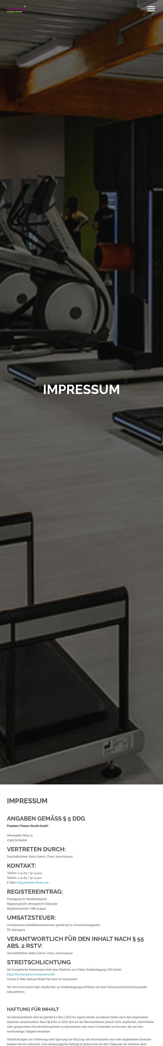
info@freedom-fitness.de (33, 882)
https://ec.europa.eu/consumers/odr (30, 974)
